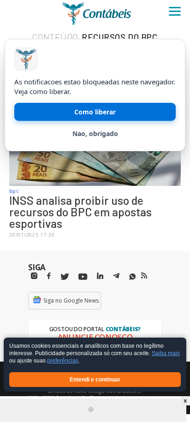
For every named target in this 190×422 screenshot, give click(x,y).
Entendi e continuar (95, 379)
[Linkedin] (100, 276)
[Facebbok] (48, 276)
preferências (62, 361)
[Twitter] (64, 277)
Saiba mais (166, 354)
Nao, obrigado (95, 133)
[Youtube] (83, 277)
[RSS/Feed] (144, 276)
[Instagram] (34, 276)
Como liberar (95, 111)
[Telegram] (116, 277)
